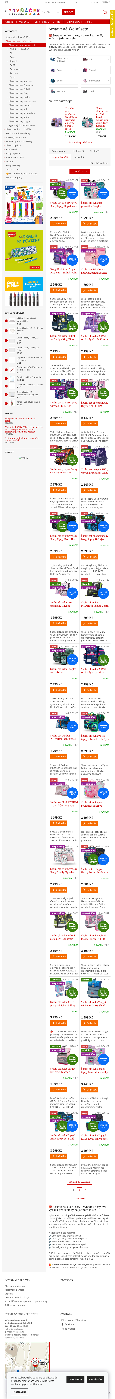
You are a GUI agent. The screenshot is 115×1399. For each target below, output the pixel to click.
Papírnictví (11, 149)
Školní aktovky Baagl (19, 93)
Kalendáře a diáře (15, 157)
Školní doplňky (13, 145)
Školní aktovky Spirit (19, 117)
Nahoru (81, 1198)
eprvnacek (70, 1328)
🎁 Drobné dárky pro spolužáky (21, 173)
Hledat (68, 12)
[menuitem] (17, 21)
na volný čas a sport (16, 137)
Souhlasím (95, 1379)
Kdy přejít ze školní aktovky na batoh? (20, 419)
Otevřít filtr (79, 171)
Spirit (12, 77)
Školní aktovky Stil (18, 109)
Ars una (14, 73)
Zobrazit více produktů (78, 142)
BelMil (13, 65)
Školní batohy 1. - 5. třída (18, 129)
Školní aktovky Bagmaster (21, 85)
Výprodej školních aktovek (22, 125)
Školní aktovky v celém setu (22, 45)
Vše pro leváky (13, 165)
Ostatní (9, 161)
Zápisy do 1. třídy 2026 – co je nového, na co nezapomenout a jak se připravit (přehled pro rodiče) (24, 429)
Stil (11, 53)
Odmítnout (75, 1379)
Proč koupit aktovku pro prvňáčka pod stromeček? (22, 439)
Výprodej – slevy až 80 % (18, 37)
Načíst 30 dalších (79, 1181)
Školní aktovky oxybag (20, 105)
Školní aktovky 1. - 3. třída (19, 41)
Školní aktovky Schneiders (22, 113)
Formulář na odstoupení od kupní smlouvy (26, 1301)
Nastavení (19, 1391)
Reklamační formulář (15, 1305)
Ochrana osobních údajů (17, 1297)
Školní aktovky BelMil (19, 89)
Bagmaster (15, 69)
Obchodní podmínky (54, 2)
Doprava (9, 1293)
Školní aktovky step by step (22, 101)
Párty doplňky (13, 153)
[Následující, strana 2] (79, 1190)
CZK (93, 2)
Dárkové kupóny (14, 177)
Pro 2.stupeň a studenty (18, 133)
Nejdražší (95, 151)
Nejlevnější (78, 151)
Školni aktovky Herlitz (19, 97)
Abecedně (79, 157)
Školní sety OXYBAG (19, 49)
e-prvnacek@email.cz (75, 1320)
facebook (69, 1324)
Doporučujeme (59, 151)
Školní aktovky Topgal (19, 121)
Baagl (12, 57)
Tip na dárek (12, 169)
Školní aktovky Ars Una (20, 81)
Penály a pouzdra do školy (19, 141)
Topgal (13, 61)
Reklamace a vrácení (15, 1289)
